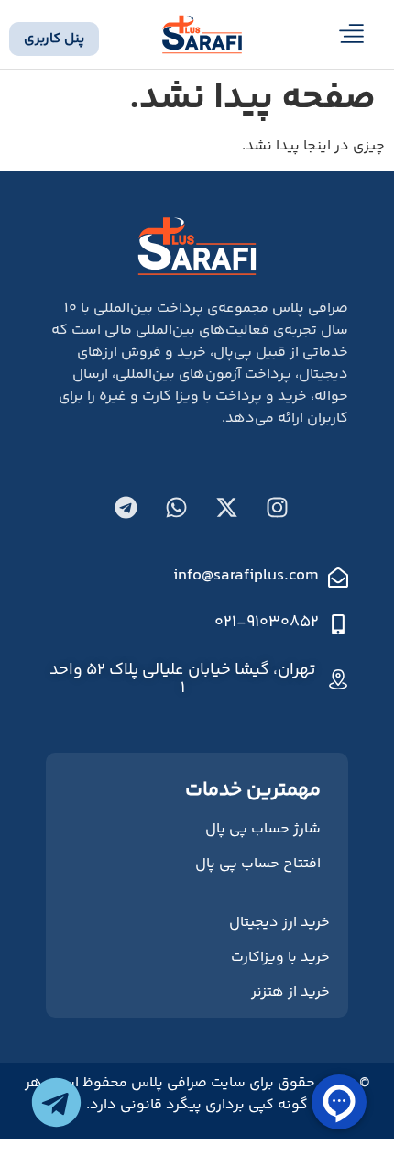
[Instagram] (278, 508)
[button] (352, 38)
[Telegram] (126, 508)
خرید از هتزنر (290, 992)
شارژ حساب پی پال (263, 829)
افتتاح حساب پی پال (258, 864)
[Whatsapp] (177, 508)
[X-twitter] (227, 508)
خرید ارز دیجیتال (279, 922)
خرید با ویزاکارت (280, 957)
